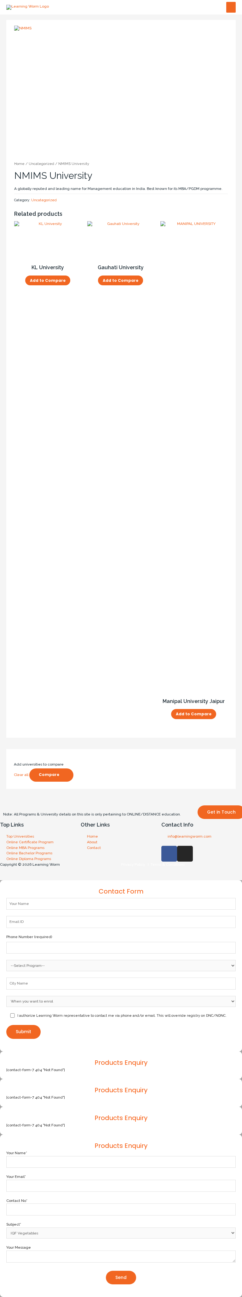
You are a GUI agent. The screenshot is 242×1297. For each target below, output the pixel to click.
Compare (49, 774)
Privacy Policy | (135, 864)
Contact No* (16, 1200)
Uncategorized (41, 164)
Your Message (18, 1247)
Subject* (13, 1224)
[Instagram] (185, 854)
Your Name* (16, 1153)
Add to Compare (48, 280)
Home (19, 164)
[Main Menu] (231, 7)
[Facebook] (169, 854)
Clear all (21, 775)
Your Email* (16, 1176)
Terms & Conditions (167, 864)
